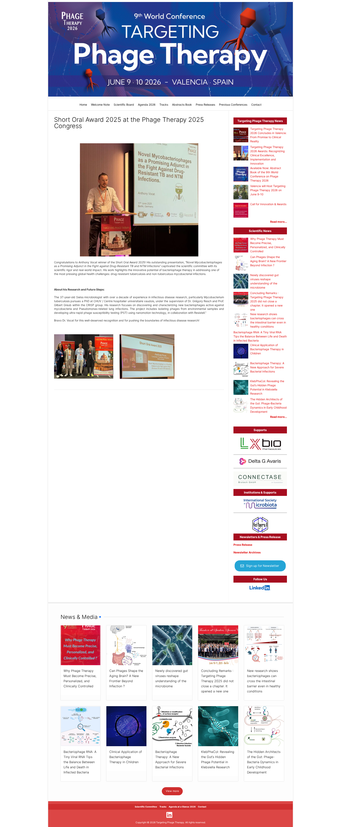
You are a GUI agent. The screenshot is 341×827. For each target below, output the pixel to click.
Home (83, 104)
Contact (256, 104)
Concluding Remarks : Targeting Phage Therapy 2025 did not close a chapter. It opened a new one (217, 681)
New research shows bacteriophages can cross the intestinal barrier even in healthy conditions (263, 681)
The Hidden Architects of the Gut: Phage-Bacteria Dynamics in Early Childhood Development (263, 762)
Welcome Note (100, 104)
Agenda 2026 (147, 104)
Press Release (242, 544)
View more (172, 791)
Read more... (278, 221)
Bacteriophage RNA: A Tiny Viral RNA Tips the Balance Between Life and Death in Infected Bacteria (80, 762)
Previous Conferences (233, 104)
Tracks (163, 104)
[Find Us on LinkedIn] (169, 815)
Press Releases (205, 104)
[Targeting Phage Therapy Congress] (170, 49)
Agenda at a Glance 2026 (182, 806)
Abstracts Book (182, 104)
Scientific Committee (146, 806)
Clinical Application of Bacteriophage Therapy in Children (125, 757)
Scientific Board (124, 104)
